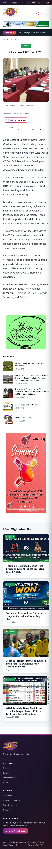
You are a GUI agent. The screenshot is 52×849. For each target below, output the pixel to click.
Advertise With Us (35, 845)
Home (5, 39)
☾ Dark (32, 3)
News (5, 768)
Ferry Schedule (10, 805)
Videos (6, 782)
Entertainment (9, 778)
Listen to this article (16, 120)
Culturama (7, 795)
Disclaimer (32, 842)
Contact (6, 810)
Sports (13, 39)
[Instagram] (43, 3)
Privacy (41, 842)
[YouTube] (48, 3)
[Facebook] (39, 3)
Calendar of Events (11, 800)
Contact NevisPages (15, 831)
